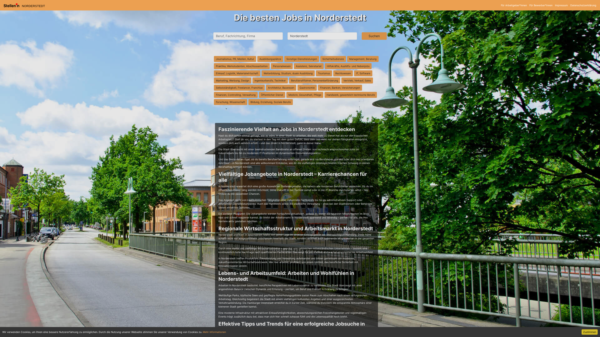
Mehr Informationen (214, 332)
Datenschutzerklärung (583, 5)
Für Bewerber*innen (540, 5)
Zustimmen (589, 332)
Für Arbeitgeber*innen (514, 5)
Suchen (374, 36)
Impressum (561, 5)
